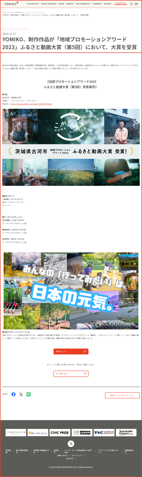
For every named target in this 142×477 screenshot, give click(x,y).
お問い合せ (63, 374)
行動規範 (8, 451)
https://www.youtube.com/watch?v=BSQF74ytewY (31, 104)
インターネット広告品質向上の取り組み (78, 451)
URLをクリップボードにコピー (122, 395)
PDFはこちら (61, 351)
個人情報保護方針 (22, 451)
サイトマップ (77, 455)
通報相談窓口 (129, 451)
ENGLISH (69, 459)
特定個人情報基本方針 (41, 451)
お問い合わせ (62, 455)
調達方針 (56, 451)
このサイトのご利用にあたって (108, 451)
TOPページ (6, 12)
